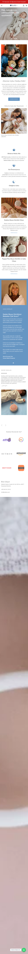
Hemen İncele (14, 99)
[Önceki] (2, 121)
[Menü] (1, 5)
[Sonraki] (26, 121)
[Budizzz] (14, 5)
